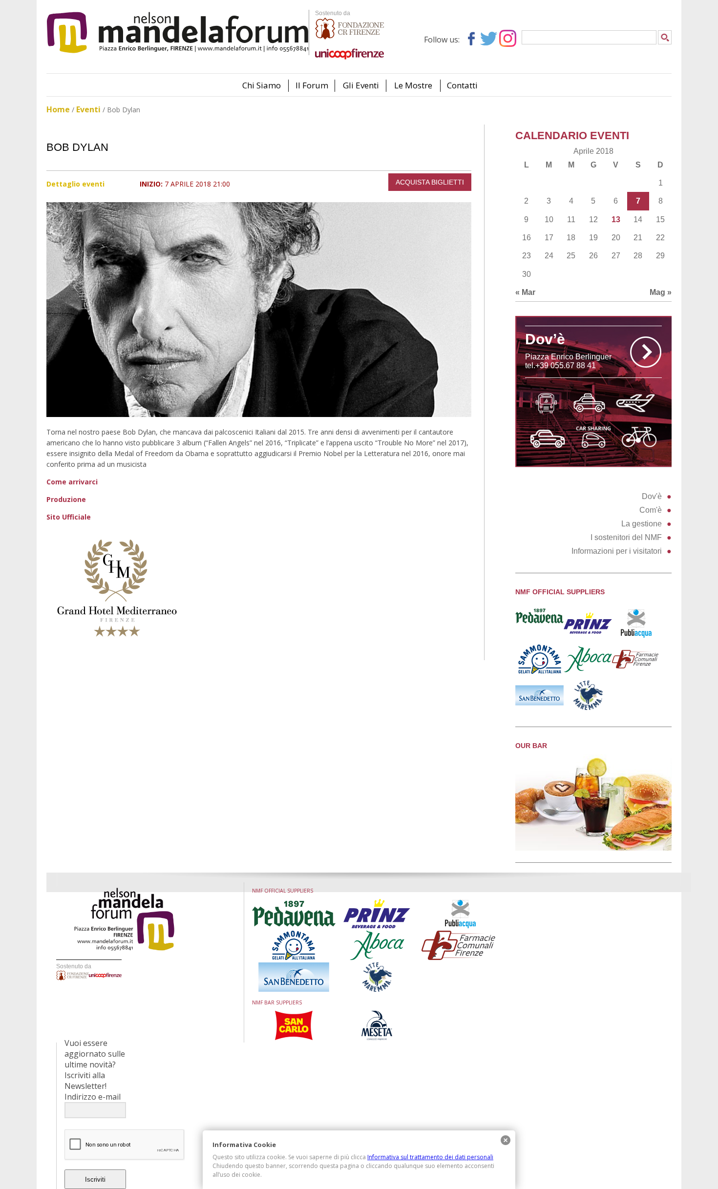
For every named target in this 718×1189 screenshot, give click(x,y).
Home (58, 109)
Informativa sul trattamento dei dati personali (430, 1157)
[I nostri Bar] (593, 848)
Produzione (66, 499)
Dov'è (652, 496)
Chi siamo (261, 85)
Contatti (462, 85)
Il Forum (312, 85)
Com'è (650, 510)
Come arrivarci (72, 481)
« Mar (525, 292)
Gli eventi (361, 85)
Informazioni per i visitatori (616, 551)
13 (616, 219)
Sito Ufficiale (68, 516)
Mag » (661, 292)
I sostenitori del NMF (626, 537)
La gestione (641, 524)
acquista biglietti (430, 182)
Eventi (88, 109)
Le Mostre (413, 85)
